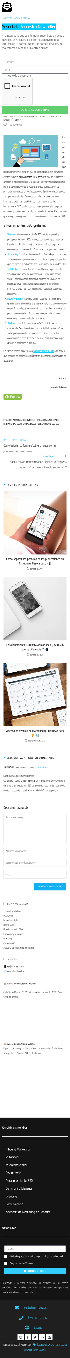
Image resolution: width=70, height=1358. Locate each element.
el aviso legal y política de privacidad (45, 1256)
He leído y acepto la (32, 75)
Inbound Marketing (12, 911)
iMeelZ (33, 424)
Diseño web (9, 924)
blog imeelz (29, 420)
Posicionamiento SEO (13, 929)
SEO (17, 119)
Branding (8, 938)
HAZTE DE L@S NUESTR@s (16, 18)
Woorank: (12, 234)
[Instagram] (21, 1337)
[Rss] (49, 1337)
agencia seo (18, 420)
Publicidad (8, 915)
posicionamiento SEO (46, 424)
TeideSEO (9, 767)
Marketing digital (11, 920)
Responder (43, 767)
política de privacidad (44, 75)
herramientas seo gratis (47, 420)
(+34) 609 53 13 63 (15, 966)
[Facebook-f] (28, 1337)
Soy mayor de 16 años (21, 1263)
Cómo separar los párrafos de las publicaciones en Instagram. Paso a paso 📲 (35, 561)
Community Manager (13, 933)
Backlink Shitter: (15, 298)
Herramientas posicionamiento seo (27, 115)
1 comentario (15, 124)
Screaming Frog (15, 254)
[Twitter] (35, 1337)
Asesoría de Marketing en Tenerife (19, 947)
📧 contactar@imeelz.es (14, 971)
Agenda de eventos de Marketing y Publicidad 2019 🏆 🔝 (35, 733)
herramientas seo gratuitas (16, 424)
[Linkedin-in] (42, 1337)
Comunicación (10, 943)
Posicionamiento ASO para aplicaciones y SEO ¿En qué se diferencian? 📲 (35, 647)
